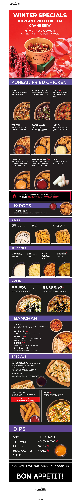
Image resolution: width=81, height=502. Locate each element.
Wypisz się (44, 494)
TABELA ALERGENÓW (36, 494)
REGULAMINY (28, 494)
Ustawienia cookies (51, 494)
